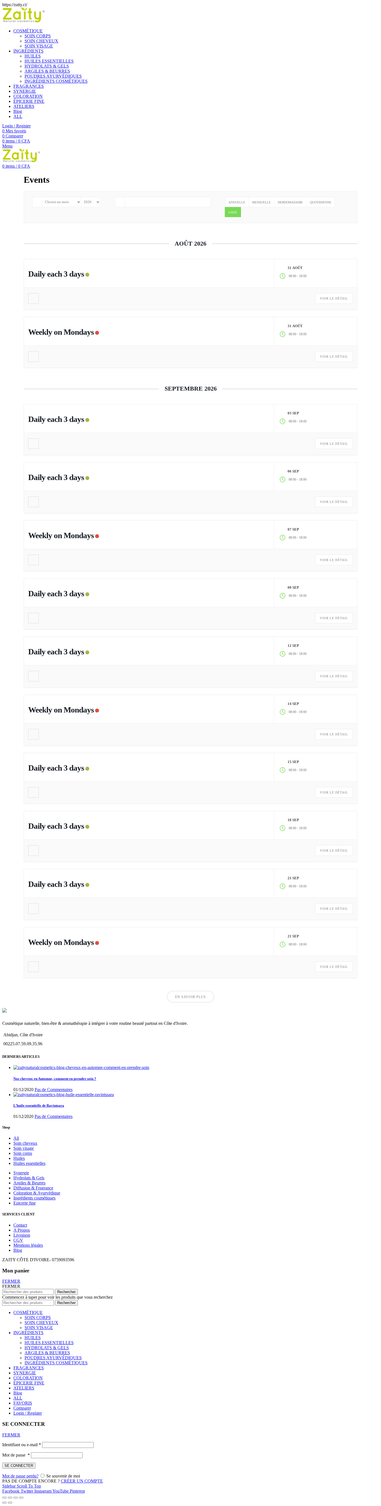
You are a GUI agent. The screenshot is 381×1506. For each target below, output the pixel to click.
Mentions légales (28, 1245)
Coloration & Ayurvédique (36, 1193)
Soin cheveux (25, 1143)
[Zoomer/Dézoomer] (21, 1497)
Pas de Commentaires (54, 1089)
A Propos (21, 1230)
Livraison (21, 1235)
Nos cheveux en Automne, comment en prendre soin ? (54, 1079)
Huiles (19, 1158)
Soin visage (23, 1148)
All (16, 1138)
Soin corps (22, 1153)
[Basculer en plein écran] (15, 1497)
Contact (20, 1225)
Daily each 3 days (56, 273)
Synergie (21, 1172)
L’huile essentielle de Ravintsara (38, 1105)
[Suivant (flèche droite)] (10, 1502)
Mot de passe (16, 1455)
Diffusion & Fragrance (33, 1188)
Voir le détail (334, 298)
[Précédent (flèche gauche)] (4, 1502)
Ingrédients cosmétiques (34, 1198)
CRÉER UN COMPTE (82, 1481)
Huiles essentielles (29, 1163)
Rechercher (66, 1292)
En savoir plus (190, 997)
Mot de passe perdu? (20, 1476)
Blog (17, 1250)
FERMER (11, 1281)
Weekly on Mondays (61, 331)
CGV (18, 1240)
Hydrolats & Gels (28, 1177)
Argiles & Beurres (29, 1182)
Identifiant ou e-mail (21, 1444)
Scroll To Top (29, 1486)
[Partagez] (10, 1497)
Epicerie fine (24, 1203)
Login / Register (27, 1413)
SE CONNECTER (18, 1466)
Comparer (22, 1408)
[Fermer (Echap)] (4, 1497)
